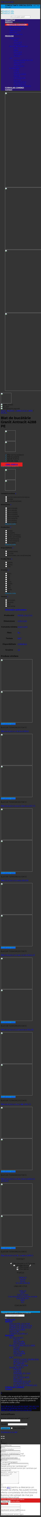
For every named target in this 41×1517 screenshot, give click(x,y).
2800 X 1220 (12, 508)
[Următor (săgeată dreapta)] (4, 1438)
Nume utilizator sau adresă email (15, 1418)
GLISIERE (16, 72)
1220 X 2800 (12, 510)
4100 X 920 (12, 520)
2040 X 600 (22, 627)
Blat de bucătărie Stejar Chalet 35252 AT (18, 955)
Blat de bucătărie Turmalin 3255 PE (16, 1104)
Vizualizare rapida (8, 724)
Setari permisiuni (23, 1298)
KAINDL (15, 50)
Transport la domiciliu (15, 34)
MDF (10, 58)
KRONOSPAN (17, 44)
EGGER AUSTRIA (13, 535)
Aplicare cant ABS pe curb (17, 28)
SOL (22, 1302)
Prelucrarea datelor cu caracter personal (22, 1296)
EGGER (15, 40)
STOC (10, 553)
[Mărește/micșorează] (4, 1436)
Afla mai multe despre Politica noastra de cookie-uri (18, 1409)
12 (8, 577)
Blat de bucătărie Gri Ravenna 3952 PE (17, 1030)
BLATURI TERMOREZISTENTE (18, 46)
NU (9, 564)
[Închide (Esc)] (2, 1436)
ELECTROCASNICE (19, 78)
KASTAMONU (17, 42)
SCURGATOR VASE (19, 84)
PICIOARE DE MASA (19, 74)
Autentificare (5, 1428)
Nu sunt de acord (20, 1406)
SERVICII (9, 22)
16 (8, 579)
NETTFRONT (17, 64)
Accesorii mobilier (14, 68)
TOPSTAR (16, 56)
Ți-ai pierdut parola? (9, 1432)
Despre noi (10, 20)
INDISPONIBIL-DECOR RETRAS (19, 555)
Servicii (22, 1281)
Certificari (22, 1291)
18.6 (9, 583)
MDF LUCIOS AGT (19, 62)
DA (10, 562)
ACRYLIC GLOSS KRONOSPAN (23, 60)
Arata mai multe (10, 524)
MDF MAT (11, 606)
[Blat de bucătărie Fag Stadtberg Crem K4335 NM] (10, 451)
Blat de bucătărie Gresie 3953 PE (14, 880)
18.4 (9, 581)
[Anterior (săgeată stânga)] (2, 1438)
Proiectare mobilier (15, 30)
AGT (10, 531)
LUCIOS (11, 600)
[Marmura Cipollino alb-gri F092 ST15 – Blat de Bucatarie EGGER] (10, 440)
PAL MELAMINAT (14, 38)
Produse (23, 1279)
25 (8, 585)
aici (9, 1487)
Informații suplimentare (16, 610)
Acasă (3, 411)
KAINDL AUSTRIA (14, 537)
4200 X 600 (12, 522)
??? (8, 566)
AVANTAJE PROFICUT (14, 23)
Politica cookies (22, 1295)
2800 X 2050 (12, 514)
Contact (8, 90)
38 (9, 589)
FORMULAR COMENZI (14, 88)
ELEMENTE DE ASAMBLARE (22, 86)
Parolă (4, 1424)
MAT (10, 602)
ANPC (22, 1300)
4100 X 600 (12, 518)
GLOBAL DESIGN (18, 66)
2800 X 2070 (13, 516)
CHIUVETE (16, 76)
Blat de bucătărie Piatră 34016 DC (15, 731)
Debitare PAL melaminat (16, 24)
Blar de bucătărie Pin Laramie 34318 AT (17, 1255)
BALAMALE (17, 80)
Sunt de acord (7, 1406)
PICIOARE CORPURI (19, 82)
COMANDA (12, 551)
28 (9, 587)
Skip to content (7, 2)
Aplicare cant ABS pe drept (17, 26)
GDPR (22, 1293)
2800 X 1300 (12, 512)
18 (9, 574)
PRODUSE (9, 36)
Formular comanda (23, 1283)
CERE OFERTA (12, 464)
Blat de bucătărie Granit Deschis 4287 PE (18, 806)
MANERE (16, 70)
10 (8, 575)
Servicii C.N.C (13, 32)
